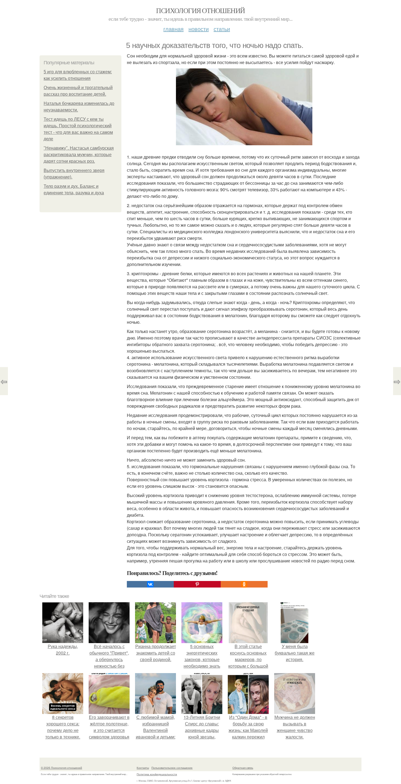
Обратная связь (242, 768)
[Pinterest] (197, 584)
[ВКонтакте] (150, 584)
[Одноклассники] (244, 584)
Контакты (143, 768)
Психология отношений (200, 10)
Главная (173, 29)
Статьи (222, 29)
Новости (198, 29)
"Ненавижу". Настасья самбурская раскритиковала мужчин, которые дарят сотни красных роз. (79, 155)
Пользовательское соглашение (172, 768)
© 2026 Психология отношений (61, 768)
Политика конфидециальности (157, 774)
